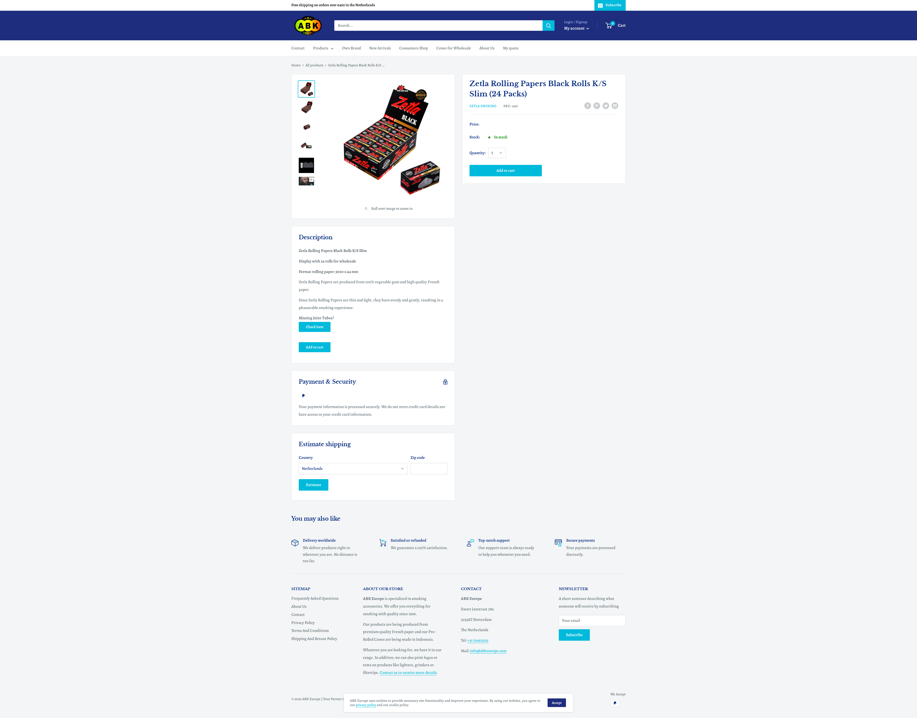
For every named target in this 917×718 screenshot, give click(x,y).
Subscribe (613, 5)
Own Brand (351, 48)
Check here (314, 327)
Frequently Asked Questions (315, 598)
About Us (487, 48)
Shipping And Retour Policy (314, 638)
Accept (557, 702)
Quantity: (477, 153)
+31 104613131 (477, 640)
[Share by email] (615, 105)
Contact (298, 48)
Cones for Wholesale (453, 48)
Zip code (418, 457)
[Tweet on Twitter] (605, 105)
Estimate (313, 484)
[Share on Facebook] (587, 105)
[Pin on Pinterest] (596, 105)
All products (314, 65)
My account (574, 28)
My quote (511, 48)
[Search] (548, 25)
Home (296, 65)
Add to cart (505, 170)
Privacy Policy (303, 622)
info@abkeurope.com (488, 651)
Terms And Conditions (310, 630)
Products (320, 48)
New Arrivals (380, 48)
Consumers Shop (413, 48)
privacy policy (366, 704)
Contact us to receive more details (408, 672)
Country (306, 457)
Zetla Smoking (482, 106)
